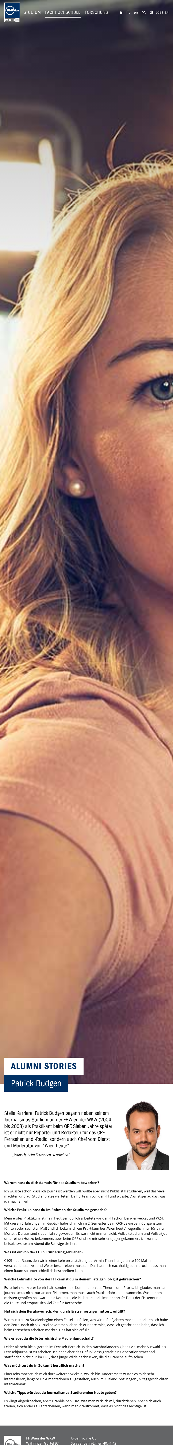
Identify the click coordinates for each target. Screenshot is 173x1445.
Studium (32, 12)
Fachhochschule (63, 12)
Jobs (159, 12)
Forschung (96, 12)
